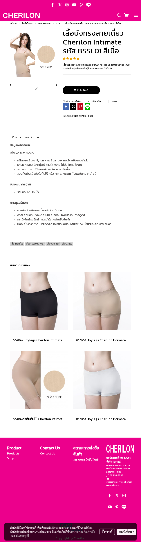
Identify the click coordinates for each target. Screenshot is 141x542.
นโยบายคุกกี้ (22, 535)
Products (13, 453)
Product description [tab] (25, 137)
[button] (118, 15)
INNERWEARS (79, 116)
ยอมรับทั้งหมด (126, 531)
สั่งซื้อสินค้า (82, 90)
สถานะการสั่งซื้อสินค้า (86, 459)
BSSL (90, 116)
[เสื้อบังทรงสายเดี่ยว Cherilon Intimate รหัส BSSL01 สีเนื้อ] (33, 54)
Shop (10, 458)
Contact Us (47, 453)
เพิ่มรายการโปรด (73, 101)
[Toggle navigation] (136, 15)
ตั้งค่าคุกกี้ (107, 531)
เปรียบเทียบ (96, 101)
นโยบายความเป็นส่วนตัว (82, 531)
